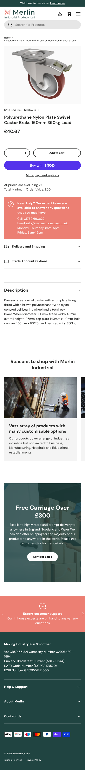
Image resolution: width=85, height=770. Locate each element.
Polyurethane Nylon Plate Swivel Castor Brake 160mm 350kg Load (40, 40)
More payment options (42, 175)
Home (7, 37)
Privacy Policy (33, 759)
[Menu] (78, 13)
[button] (69, 13)
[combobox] (42, 24)
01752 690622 (34, 219)
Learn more (57, 3)
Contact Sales (42, 557)
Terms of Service (13, 759)
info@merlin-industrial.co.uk (47, 223)
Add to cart (57, 153)
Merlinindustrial (21, 753)
